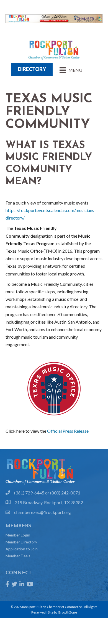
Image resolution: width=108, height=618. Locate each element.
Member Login (18, 535)
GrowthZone (67, 612)
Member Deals (18, 555)
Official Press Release (68, 431)
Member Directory (21, 542)
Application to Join (22, 548)
